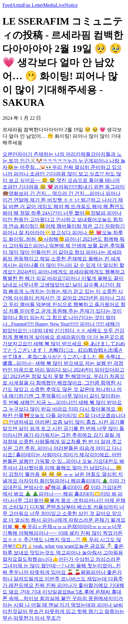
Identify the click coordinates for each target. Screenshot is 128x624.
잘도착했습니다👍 (37, 559)
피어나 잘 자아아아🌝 (26, 232)
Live (60, 5)
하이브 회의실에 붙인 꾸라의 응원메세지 (68, 598)
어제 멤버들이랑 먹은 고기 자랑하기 (85, 226)
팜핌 (86, 572)
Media (49, 5)
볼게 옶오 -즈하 (67, 500)
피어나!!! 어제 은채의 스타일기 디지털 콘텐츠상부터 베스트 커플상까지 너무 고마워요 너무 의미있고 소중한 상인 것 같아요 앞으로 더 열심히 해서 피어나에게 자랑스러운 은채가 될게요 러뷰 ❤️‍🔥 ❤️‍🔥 (64, 513)
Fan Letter (33, 5)
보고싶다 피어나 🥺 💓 (76, 232)
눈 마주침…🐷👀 (33, 167)
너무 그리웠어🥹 (31, 500)
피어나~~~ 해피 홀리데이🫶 (69, 493)
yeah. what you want (53, 546)
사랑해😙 (54, 239)
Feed (7, 5)
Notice (71, 5)
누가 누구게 (80, 160)
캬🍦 (27, 546)
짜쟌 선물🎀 (16, 415)
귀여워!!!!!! (65, 186)
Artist (17, 5)
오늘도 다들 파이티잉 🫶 (57, 415)
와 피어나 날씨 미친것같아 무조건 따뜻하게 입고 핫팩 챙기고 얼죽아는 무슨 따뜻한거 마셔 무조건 (63, 611)
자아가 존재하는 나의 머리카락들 (54, 154)
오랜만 (9, 154)
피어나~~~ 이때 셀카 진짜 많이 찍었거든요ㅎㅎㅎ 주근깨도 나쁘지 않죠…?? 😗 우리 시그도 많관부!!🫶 (62, 539)
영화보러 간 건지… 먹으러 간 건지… (49, 193)
